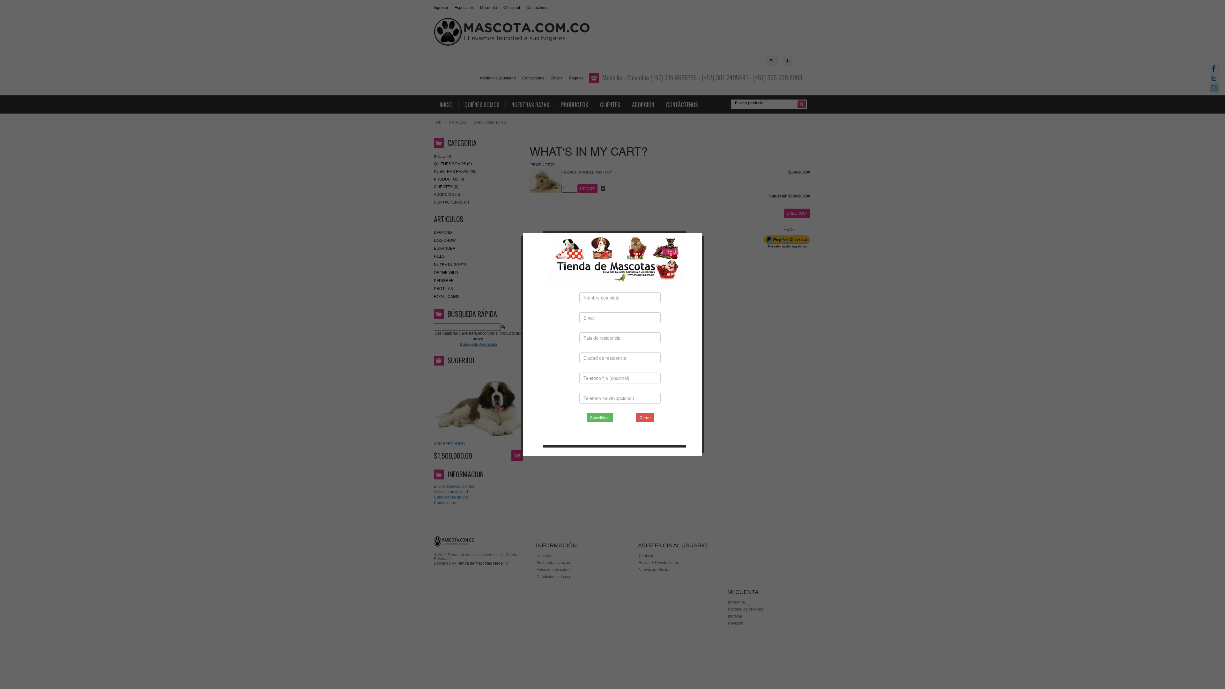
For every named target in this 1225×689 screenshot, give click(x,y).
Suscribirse (600, 417)
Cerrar (645, 417)
